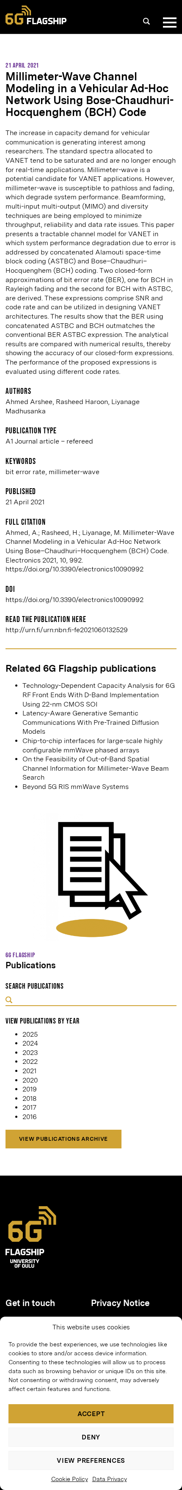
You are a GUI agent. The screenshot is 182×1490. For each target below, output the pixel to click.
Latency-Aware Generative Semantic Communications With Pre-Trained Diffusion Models (90, 722)
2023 (30, 1053)
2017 (29, 1107)
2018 (29, 1098)
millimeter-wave (74, 472)
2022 (30, 1061)
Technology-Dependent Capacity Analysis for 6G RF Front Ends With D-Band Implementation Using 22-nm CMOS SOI (98, 694)
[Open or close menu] (168, 22)
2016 (29, 1117)
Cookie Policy (69, 1479)
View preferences (91, 1461)
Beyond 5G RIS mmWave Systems (75, 787)
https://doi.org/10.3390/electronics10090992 (74, 600)
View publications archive (63, 1139)
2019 (29, 1089)
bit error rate (25, 472)
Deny (91, 1437)
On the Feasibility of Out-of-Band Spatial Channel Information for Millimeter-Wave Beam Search (95, 768)
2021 (29, 1071)
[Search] (146, 21)
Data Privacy (109, 1479)
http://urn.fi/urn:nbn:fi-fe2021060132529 (67, 630)
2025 (30, 1034)
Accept (91, 1414)
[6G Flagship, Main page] (36, 15)
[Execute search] (9, 1000)
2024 (30, 1043)
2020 (30, 1080)
